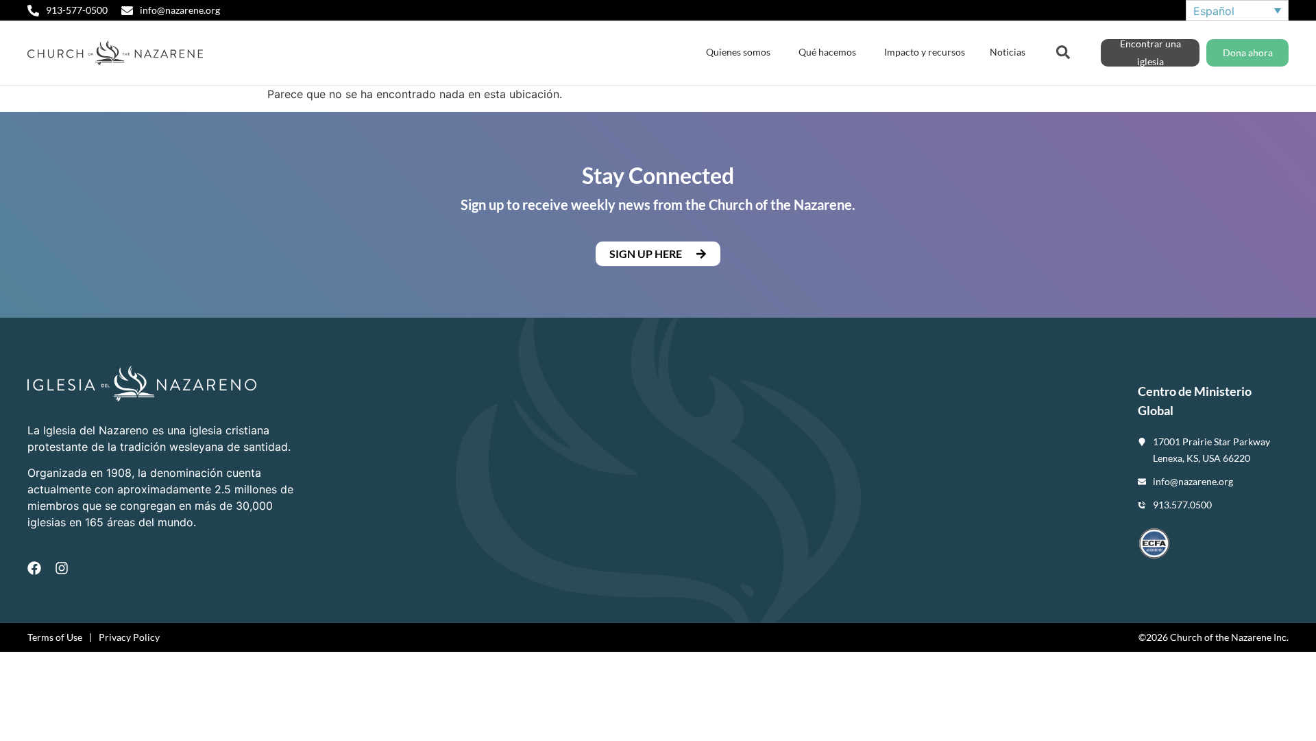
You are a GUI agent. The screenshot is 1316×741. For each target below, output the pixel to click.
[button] (658, 254)
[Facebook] (34, 568)
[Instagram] (62, 568)
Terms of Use (54, 637)
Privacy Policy (129, 637)
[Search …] (1063, 50)
